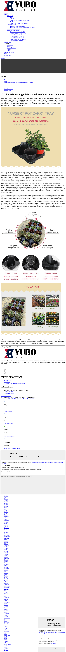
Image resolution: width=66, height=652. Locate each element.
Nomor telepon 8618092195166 (12, 448)
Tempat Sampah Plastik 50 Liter (18, 33)
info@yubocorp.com (9, 393)
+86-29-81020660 (8, 423)
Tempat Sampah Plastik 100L (17, 35)
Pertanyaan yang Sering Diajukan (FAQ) (14, 383)
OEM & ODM (7, 42)
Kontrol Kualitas (11, 48)
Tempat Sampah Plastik (13, 30)
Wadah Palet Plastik (12, 24)
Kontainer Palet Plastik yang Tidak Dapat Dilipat (22, 27)
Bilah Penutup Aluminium (13, 29)
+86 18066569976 (8, 391)
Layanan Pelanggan (9, 52)
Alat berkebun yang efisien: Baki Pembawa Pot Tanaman (18, 82)
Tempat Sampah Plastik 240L (17, 37)
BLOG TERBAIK (11, 399)
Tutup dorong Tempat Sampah (18, 39)
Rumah (6, 13)
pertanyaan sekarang (6, 396)
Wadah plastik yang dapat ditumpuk (19, 23)
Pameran (9, 49)
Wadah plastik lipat (15, 21)
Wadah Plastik (10, 19)
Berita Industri (7, 90)
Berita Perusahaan (8, 89)
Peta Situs (3, 399)
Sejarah (9, 46)
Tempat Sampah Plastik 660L (17, 32)
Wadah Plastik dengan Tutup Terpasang (20, 20)
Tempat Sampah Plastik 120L (17, 36)
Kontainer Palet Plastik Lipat (17, 26)
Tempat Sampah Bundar (16, 40)
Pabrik (8, 50)
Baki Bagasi (10, 17)
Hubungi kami (7, 55)
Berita (5, 53)
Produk (6, 14)
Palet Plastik (10, 16)
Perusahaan (10, 45)
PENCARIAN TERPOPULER (25, 399)
